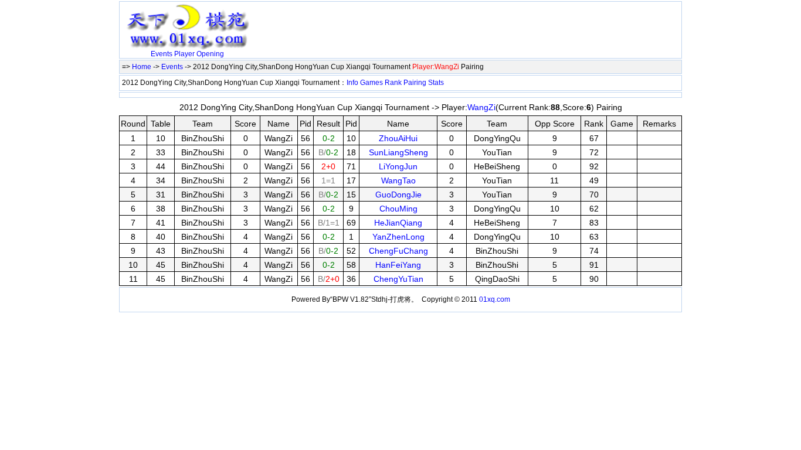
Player (184, 54)
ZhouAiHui (398, 138)
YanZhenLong (398, 236)
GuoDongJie (398, 194)
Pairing (414, 83)
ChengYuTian (398, 279)
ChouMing (398, 208)
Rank (393, 83)
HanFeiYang (398, 265)
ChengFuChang (398, 250)
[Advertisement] (391, 21)
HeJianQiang (398, 222)
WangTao (398, 180)
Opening (210, 54)
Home (141, 67)
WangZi (481, 107)
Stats (436, 83)
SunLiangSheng (398, 152)
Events (161, 54)
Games (371, 83)
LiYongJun (398, 166)
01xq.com (494, 299)
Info (352, 83)
